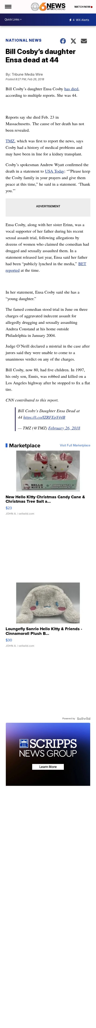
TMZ (10, 141)
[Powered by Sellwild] (83, 718)
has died (71, 88)
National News (24, 40)
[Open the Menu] (7, 6)
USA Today (54, 171)
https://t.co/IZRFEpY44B (44, 417)
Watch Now (82, 6)
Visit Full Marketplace (75, 445)
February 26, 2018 (64, 428)
